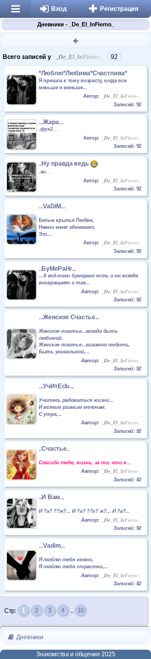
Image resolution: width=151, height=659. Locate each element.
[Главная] (15, 9)
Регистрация (119, 8)
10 (80, 610)
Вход (59, 8)
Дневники (29, 637)
